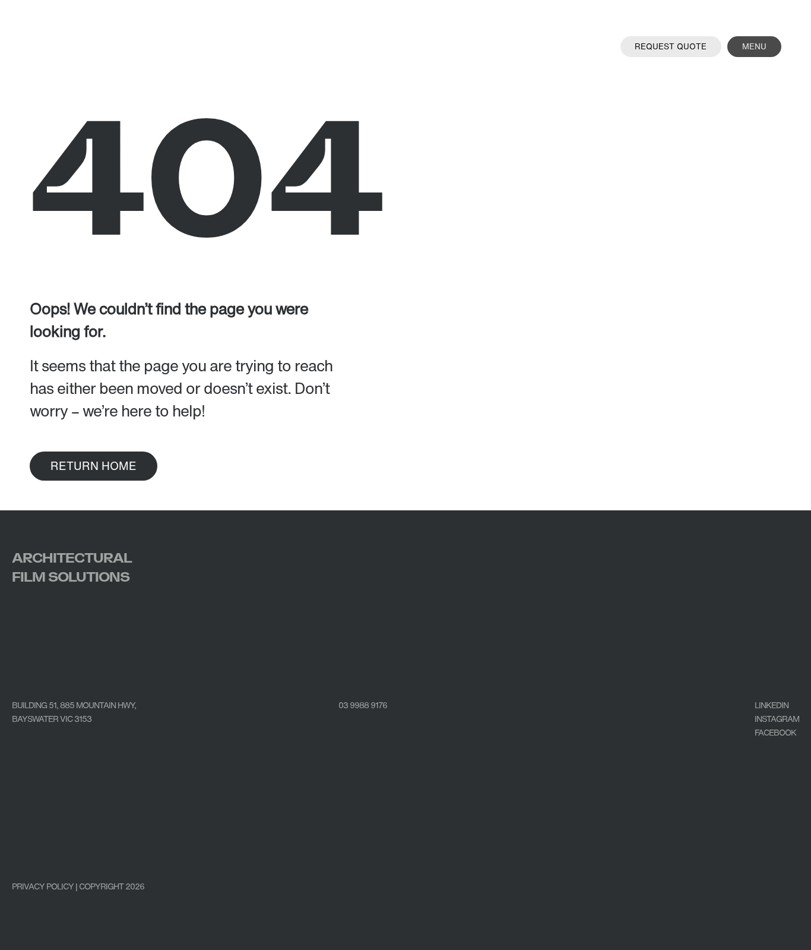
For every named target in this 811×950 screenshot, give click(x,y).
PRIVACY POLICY (43, 886)
